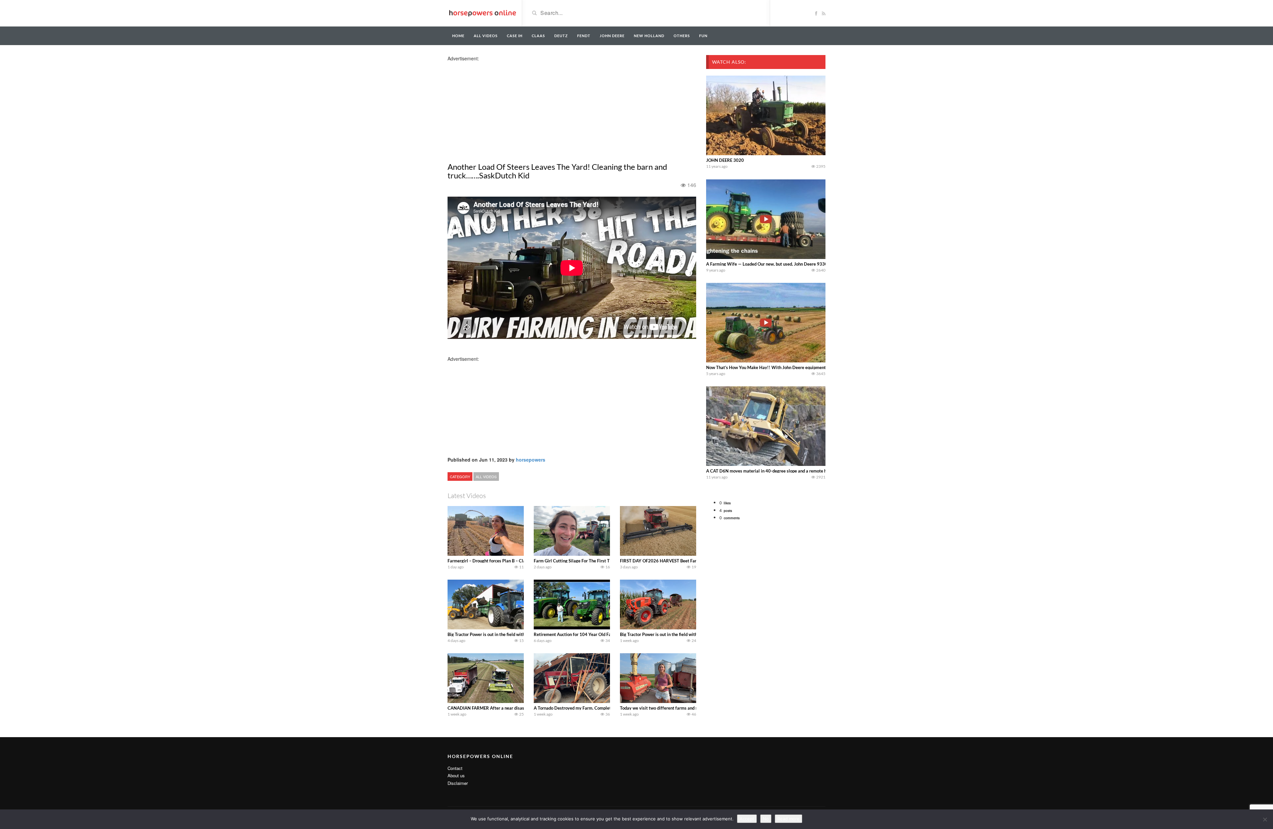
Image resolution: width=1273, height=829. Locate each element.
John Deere (612, 35)
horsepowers (530, 459)
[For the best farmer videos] (482, 12)
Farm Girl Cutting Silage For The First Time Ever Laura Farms (592, 560)
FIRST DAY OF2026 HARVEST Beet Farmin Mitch (668, 560)
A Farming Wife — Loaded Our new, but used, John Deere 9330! (767, 264)
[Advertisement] (500, 108)
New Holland (649, 35)
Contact (455, 768)
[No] (1264, 819)
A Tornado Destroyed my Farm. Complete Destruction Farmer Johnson (601, 708)
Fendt (583, 35)
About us (456, 775)
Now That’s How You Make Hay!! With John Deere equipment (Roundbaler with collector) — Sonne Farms (807, 367)
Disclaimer (458, 783)
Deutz (561, 35)
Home (458, 35)
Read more (788, 818)
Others (682, 35)
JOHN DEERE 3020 (725, 160)
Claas (538, 35)
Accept (747, 818)
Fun (703, 35)
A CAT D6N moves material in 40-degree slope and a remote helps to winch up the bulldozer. (795, 471)
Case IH (514, 35)
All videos (486, 35)
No (766, 818)
